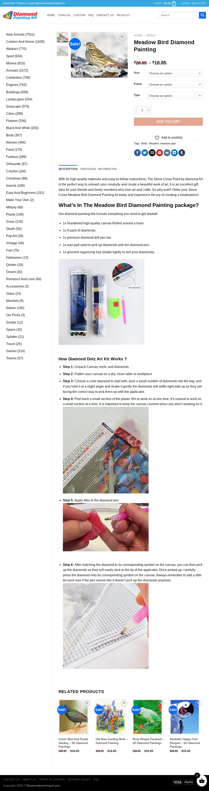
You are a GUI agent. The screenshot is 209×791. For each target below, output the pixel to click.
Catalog (64, 15)
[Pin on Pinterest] (159, 152)
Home (51, 15)
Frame (138, 84)
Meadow (154, 143)
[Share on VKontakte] (167, 152)
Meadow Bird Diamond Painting (91, 195)
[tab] (68, 169)
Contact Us (105, 15)
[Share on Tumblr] (181, 152)
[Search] (202, 15)
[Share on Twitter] (144, 152)
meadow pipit (168, 143)
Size (136, 72)
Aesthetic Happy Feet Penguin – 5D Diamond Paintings (185, 742)
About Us (29, 779)
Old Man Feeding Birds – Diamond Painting (112, 741)
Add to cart (168, 121)
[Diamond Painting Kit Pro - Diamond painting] (20, 15)
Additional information (98, 169)
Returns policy (79, 779)
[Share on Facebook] (137, 152)
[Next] (121, 54)
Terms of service (52, 779)
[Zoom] (76, 73)
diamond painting (77, 214)
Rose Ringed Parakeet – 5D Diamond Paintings (148, 741)
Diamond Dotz (82, 359)
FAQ (91, 15)
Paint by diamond (185, 179)
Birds (151, 35)
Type (137, 95)
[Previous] (77, 54)
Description (68, 169)
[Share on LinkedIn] (174, 152)
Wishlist (123, 15)
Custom (79, 15)
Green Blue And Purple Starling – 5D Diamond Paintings (73, 742)
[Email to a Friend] (152, 152)
